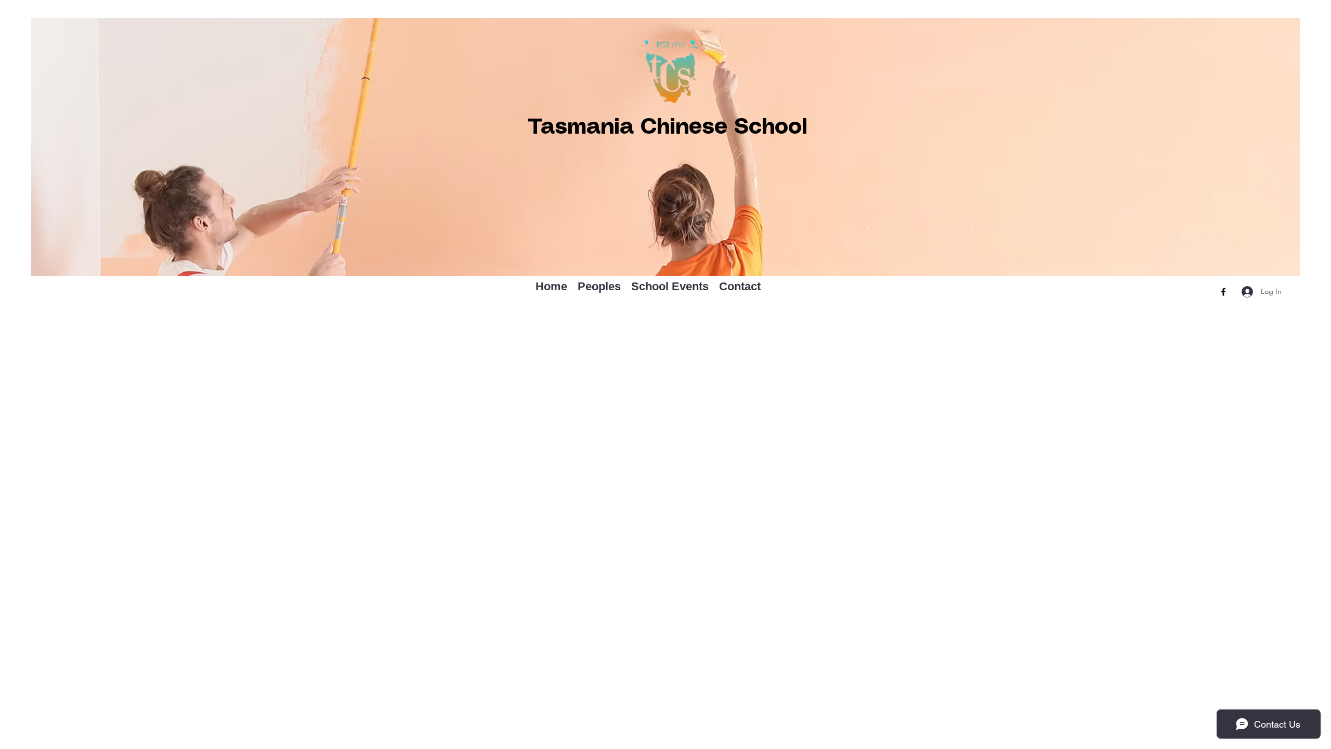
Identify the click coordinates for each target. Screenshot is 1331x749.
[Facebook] (1223, 292)
